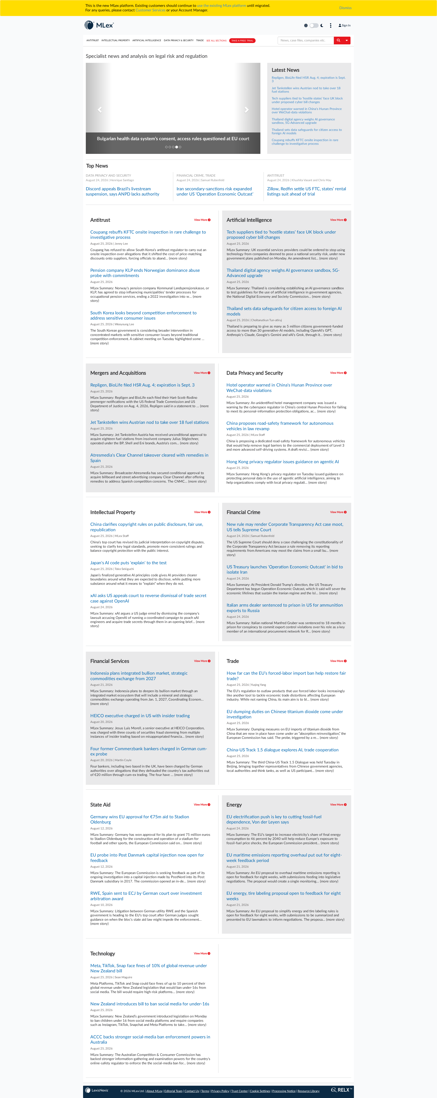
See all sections (216, 41)
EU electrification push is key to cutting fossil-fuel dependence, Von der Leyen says (273, 819)
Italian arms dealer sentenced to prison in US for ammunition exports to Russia (285, 608)
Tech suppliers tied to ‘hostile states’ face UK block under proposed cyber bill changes (307, 100)
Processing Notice (284, 1091)
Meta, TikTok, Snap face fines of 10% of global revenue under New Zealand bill (148, 968)
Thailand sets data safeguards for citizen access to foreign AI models (284, 311)
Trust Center (239, 1091)
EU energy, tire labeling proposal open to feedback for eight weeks (283, 896)
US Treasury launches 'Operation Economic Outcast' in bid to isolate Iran (285, 569)
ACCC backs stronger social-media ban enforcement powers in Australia (150, 1040)
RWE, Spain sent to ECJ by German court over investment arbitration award (146, 896)
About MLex (154, 1091)
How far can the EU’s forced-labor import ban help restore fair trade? (286, 676)
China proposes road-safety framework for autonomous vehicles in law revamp (279, 426)
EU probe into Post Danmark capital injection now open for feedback (147, 858)
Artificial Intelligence (146, 40)
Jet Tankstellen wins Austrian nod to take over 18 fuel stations (149, 422)
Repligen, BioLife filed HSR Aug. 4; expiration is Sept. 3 (142, 385)
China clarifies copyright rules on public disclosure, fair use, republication (146, 527)
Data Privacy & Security (178, 40)
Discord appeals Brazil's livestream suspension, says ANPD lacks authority (122, 191)
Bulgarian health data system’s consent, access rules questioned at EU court (173, 139)
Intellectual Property (116, 40)
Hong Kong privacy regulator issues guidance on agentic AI (282, 462)
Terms (205, 1091)
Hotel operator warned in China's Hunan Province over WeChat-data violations (307, 110)
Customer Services (150, 10)
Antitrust (92, 40)
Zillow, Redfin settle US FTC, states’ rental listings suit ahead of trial (306, 191)
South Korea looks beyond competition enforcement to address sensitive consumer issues (143, 315)
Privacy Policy (220, 1091)
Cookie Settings (260, 1091)
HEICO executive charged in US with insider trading (140, 716)
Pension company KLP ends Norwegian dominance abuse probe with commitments (145, 273)
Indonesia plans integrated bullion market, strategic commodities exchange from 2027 (139, 676)
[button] (99, 108)
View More (201, 220)
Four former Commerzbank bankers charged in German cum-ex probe (148, 751)
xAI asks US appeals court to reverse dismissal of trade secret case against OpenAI (148, 598)
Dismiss (345, 8)
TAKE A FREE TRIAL (242, 40)
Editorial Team (173, 1091)
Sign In (346, 25)
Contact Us (192, 1091)
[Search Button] (338, 40)
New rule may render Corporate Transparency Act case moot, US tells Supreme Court (285, 527)
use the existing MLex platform (221, 6)
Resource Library (309, 1091)
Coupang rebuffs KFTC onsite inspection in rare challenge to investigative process (305, 142)
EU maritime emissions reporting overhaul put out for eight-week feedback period (284, 858)
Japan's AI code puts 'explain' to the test (128, 563)
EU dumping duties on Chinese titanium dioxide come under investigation (285, 714)
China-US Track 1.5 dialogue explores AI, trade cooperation (283, 750)
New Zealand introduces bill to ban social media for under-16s (149, 1004)
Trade (200, 40)
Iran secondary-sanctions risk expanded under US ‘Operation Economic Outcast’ (215, 191)
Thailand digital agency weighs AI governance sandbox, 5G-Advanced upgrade (303, 121)
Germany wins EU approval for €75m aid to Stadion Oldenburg (139, 819)
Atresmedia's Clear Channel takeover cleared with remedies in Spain (149, 458)
